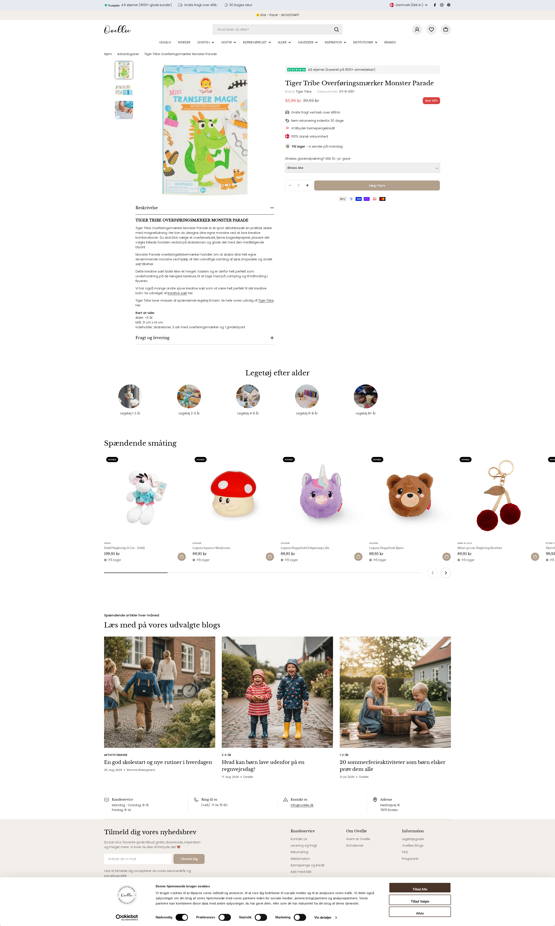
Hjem (108, 54)
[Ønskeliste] (431, 29)
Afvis (420, 913)
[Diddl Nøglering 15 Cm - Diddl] (145, 496)
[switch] (225, 917)
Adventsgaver (128, 54)
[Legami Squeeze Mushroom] (233, 496)
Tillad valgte (420, 901)
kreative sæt (177, 293)
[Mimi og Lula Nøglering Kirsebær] (498, 496)
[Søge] (336, 29)
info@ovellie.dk (302, 805)
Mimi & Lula (464, 543)
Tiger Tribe (266, 300)
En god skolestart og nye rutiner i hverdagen (158, 762)
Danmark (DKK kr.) (409, 5)
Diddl (107, 543)
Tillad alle (420, 889)
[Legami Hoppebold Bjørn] (410, 496)
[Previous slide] (433, 573)
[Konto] (417, 29)
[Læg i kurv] (181, 556)
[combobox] (277, 29)
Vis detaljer (322, 917)
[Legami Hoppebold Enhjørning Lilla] (322, 496)
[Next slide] (446, 573)
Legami (197, 543)
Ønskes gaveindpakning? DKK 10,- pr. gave (317, 158)
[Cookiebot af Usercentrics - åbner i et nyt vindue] (127, 917)
